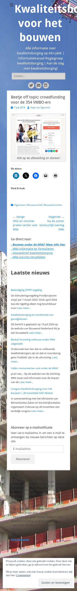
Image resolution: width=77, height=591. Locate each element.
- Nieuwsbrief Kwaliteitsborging (32, 253)
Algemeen (19, 205)
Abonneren (23, 459)
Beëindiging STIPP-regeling (26, 290)
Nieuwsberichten (53, 205)
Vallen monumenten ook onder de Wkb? (34, 368)
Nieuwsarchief (34, 205)
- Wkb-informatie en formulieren (32, 249)
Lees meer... (24, 308)
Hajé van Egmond (40, 107)
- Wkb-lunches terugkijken (28, 257)
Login (14, 558)
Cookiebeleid (23, 575)
